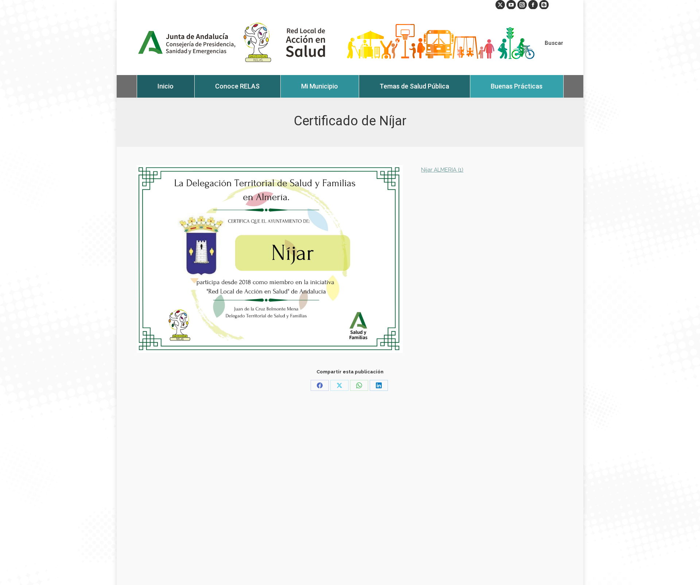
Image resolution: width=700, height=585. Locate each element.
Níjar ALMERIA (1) (442, 169)
